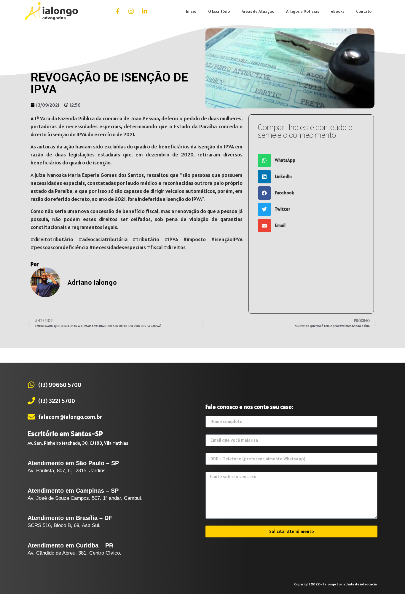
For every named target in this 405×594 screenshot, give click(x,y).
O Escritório (219, 11)
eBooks (337, 11)
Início (191, 11)
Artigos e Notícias (302, 11)
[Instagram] (131, 11)
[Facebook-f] (118, 11)
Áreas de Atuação (258, 11)
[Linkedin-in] (144, 11)
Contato (363, 11)
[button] (311, 160)
